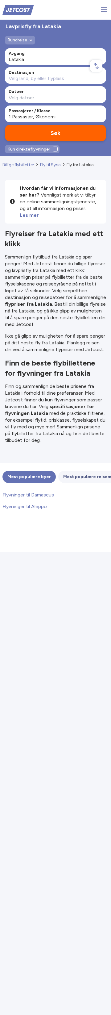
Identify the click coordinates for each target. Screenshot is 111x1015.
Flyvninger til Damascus (28, 495)
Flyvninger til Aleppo (24, 506)
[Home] (18, 9)
